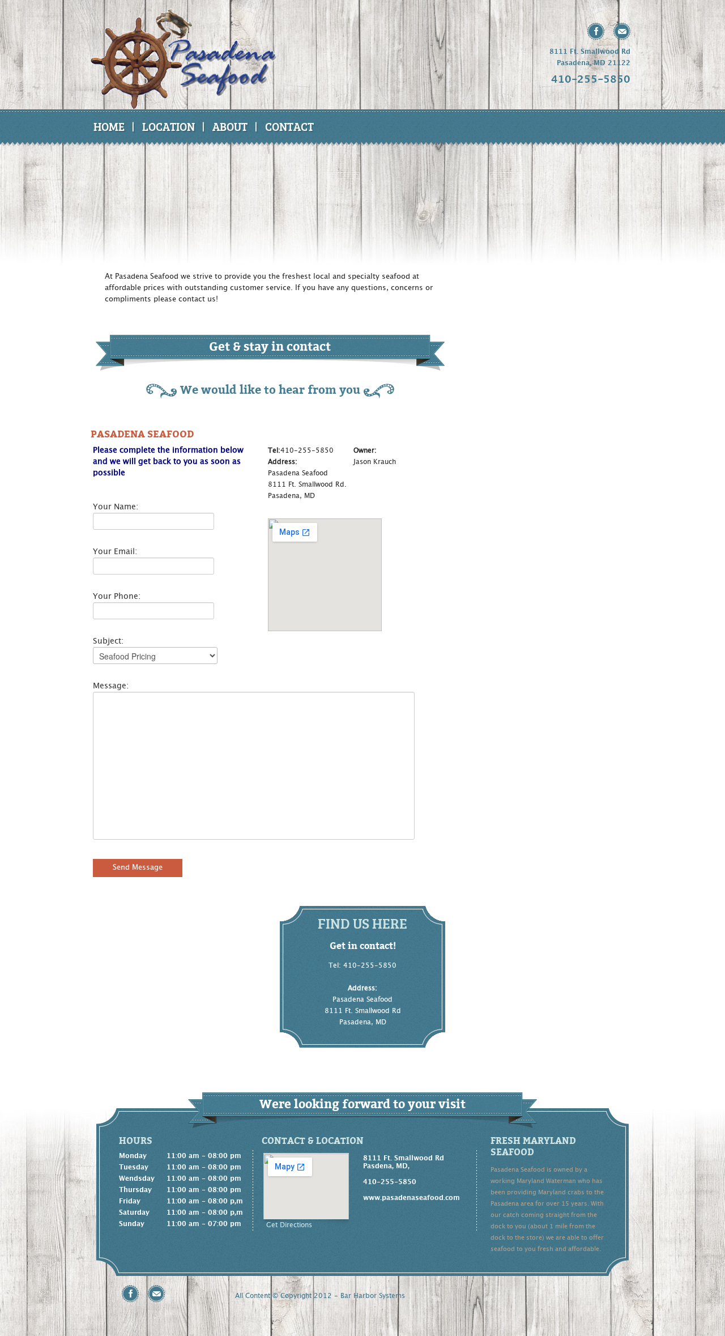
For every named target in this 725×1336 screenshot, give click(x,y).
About (230, 126)
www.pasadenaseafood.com (411, 1197)
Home (109, 126)
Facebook (596, 31)
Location (168, 126)
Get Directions (289, 1225)
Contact (289, 126)
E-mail (621, 31)
